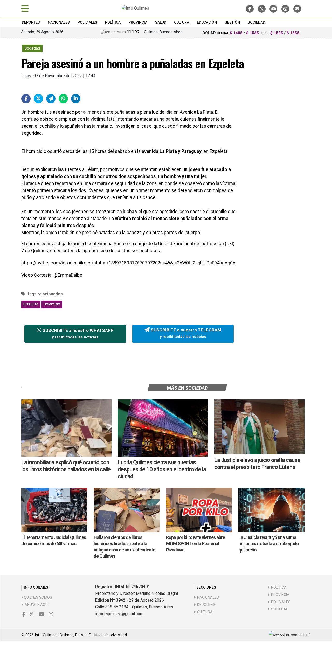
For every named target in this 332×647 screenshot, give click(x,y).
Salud (160, 22)
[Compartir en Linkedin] (75, 98)
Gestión (232, 22)
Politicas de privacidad (108, 634)
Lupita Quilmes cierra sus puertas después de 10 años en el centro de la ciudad (162, 469)
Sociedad (256, 22)
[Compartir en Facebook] (26, 98)
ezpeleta (30, 304)
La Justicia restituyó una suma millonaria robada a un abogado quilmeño (268, 544)
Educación (207, 22)
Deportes (31, 22)
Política (113, 22)
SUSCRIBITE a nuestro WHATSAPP (78, 334)
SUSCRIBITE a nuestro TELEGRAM (185, 333)
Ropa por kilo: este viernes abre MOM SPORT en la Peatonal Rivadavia (195, 544)
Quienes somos (37, 597)
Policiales (87, 22)
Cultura (181, 22)
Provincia (137, 22)
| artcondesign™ (297, 634)
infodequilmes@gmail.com (119, 613)
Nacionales (59, 22)
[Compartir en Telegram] (51, 98)
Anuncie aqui (36, 605)
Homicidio (52, 304)
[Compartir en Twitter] (38, 98)
